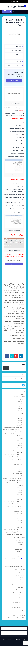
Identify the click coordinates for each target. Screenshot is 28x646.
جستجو (23, 364)
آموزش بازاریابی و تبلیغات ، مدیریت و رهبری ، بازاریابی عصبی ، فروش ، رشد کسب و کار (14, 617)
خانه (24, 391)
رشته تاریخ (20, 547)
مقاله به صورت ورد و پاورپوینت (18, 569)
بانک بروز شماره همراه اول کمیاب (16, 335)
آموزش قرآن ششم (18, 511)
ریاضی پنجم (19, 490)
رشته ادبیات (20, 572)
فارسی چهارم (19, 471)
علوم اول (20, 404)
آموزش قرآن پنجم (18, 488)
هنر (21, 612)
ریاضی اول (20, 401)
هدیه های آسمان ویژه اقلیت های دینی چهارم (13, 480)
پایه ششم (21, 509)
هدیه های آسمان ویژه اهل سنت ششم (14, 534)
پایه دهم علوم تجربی (17, 602)
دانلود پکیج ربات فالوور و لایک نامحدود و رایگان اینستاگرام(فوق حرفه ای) (14, 312)
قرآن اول (20, 408)
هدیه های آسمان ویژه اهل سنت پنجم (14, 506)
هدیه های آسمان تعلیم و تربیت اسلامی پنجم (13, 501)
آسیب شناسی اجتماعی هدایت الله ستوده (12, 558)
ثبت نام (12, 1)
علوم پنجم (20, 492)
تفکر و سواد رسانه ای (17, 592)
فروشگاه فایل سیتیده (5, 644)
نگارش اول (20, 410)
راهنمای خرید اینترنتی (14, 260)
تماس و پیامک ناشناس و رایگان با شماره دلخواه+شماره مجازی (14, 322)
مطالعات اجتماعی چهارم (17, 473)
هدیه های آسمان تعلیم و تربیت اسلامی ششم (12, 530)
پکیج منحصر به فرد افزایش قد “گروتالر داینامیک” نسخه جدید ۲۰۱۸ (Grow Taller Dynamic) (14, 330)
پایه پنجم (21, 485)
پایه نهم (21, 577)
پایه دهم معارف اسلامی (17, 607)
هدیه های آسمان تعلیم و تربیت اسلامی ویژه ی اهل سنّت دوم (12, 430)
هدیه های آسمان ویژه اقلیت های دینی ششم (13, 532)
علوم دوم (20, 420)
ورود (16, 1)
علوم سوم (20, 445)
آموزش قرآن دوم (18, 416)
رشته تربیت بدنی (18, 549)
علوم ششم (20, 518)
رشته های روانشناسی (17, 556)
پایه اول (21, 399)
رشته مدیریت (19, 554)
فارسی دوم (20, 422)
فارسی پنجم (19, 495)
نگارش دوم (19, 425)
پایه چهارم (21, 462)
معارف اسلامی (20, 605)
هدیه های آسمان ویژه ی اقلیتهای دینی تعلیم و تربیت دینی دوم (12, 435)
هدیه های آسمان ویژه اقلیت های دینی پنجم (13, 504)
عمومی (22, 564)
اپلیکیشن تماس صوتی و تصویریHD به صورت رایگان (14, 342)
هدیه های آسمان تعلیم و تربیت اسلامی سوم (13, 454)
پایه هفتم (21, 582)
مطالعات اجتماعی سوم (17, 450)
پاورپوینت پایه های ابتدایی (19, 396)
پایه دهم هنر (20, 610)
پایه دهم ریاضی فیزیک (17, 590)
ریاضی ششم (19, 516)
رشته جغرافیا (19, 551)
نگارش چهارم (19, 476)
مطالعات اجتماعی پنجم (17, 497)
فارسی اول (20, 406)
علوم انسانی (20, 544)
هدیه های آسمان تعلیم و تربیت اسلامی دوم (13, 427)
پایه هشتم (21, 580)
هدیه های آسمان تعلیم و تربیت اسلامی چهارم (12, 478)
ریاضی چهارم (19, 466)
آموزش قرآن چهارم (18, 464)
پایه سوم (21, 438)
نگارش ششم (19, 527)
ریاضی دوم (20, 418)
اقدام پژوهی (22, 394)
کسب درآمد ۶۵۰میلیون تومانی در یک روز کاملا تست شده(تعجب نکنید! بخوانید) (14, 291)
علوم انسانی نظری (19, 595)
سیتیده (14, 58)
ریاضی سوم (19, 443)
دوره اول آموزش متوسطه (19, 575)
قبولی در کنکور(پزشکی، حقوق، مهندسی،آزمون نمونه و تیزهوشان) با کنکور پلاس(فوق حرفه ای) (14, 286)
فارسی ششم (19, 520)
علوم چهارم (20, 469)
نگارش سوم (19, 452)
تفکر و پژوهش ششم (17, 513)
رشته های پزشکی (19, 540)
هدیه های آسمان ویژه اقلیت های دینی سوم (13, 457)
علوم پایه (21, 561)
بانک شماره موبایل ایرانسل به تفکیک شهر (14, 326)
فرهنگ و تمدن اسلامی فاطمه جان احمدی (13, 566)
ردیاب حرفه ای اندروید (18, 338)
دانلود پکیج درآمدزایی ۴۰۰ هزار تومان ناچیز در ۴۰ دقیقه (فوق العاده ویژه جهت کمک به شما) (14, 302)
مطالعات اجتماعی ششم (17, 525)
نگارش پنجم (19, 499)
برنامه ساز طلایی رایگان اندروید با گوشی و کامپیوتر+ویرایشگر (14, 317)
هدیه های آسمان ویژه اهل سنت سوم (14, 459)
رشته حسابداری (20, 542)
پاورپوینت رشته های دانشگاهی (18, 537)
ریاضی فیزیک (20, 587)
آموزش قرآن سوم (18, 441)
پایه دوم (21, 413)
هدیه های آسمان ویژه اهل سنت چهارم (14, 483)
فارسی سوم (19, 448)
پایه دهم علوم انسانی (17, 597)
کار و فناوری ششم (18, 523)
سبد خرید (7, 12)
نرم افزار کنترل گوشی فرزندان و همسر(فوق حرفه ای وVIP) (14, 296)
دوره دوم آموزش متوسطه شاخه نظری (17, 585)
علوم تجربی (21, 600)
